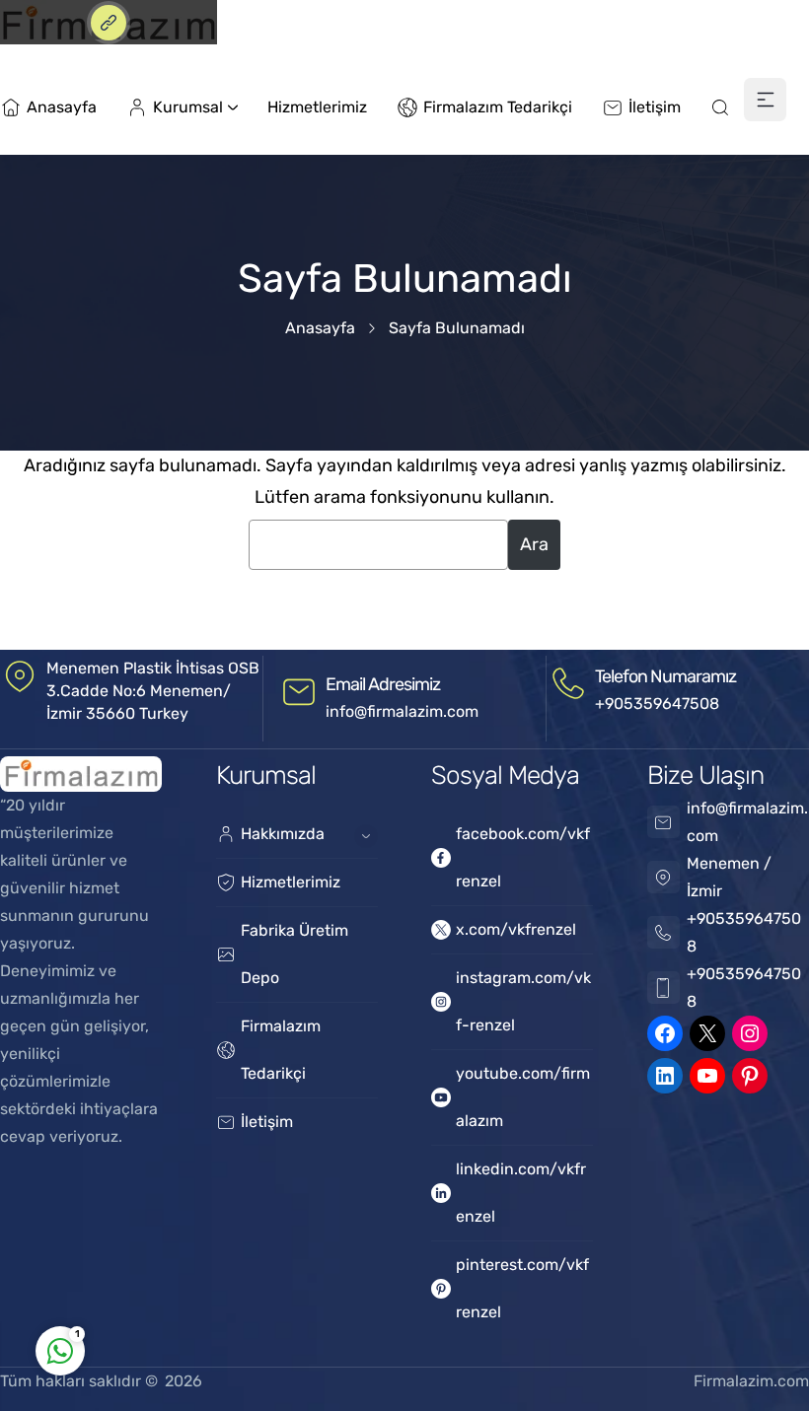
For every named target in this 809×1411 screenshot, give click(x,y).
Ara (534, 544)
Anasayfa (320, 327)
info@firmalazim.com (402, 711)
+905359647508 (657, 703)
